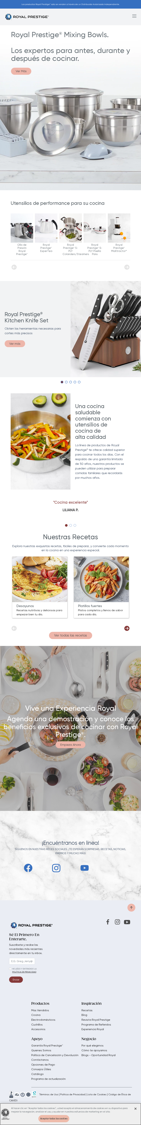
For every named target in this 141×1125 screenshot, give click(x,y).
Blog (84, 1015)
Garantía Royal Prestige (47, 1045)
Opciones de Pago (43, 1064)
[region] (70, 1114)
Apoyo (36, 1039)
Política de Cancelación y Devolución (54, 1055)
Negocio (89, 1039)
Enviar (16, 979)
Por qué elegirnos (93, 1045)
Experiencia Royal (93, 1029)
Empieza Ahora (70, 744)
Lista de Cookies (96, 1094)
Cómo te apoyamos (94, 1050)
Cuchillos (37, 1024)
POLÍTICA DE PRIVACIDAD (24, 972)
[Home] (26, 16)
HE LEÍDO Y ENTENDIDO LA (24, 969)
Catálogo (37, 1074)
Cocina (35, 1015)
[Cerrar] (135, 1108)
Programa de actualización (48, 1078)
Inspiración (92, 1003)
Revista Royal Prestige (96, 1019)
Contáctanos (40, 1059)
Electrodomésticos (43, 1019)
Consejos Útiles (41, 1069)
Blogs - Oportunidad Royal (99, 1055)
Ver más (14, 343)
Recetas (87, 1010)
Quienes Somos (41, 1050)
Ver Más (21, 71)
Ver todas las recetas (70, 635)
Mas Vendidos (40, 1010)
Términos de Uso (48, 1094)
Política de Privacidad (72, 1094)
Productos (40, 1003)
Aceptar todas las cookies (53, 1118)
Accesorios (38, 1029)
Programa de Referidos (96, 1024)
